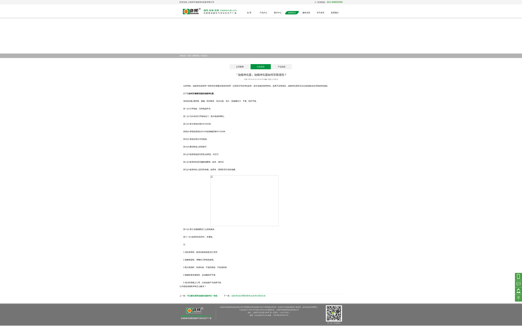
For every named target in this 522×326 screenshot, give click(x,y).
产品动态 (281, 67)
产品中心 (263, 13)
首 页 (249, 13)
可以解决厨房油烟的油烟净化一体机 (202, 296)
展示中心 (278, 13)
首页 (189, 56)
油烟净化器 (197, 86)
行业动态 (204, 56)
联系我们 (335, 13)
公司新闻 (240, 67)
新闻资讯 (292, 13)
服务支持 (306, 13)
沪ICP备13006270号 (280, 315)
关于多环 (320, 13)
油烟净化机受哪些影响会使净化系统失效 (248, 296)
